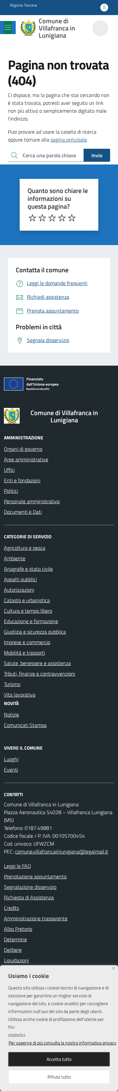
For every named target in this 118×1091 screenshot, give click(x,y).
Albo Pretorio (18, 929)
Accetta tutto (59, 1059)
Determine (15, 939)
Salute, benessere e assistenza (37, 663)
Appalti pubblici (20, 579)
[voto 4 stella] (62, 218)
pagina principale (68, 140)
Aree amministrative (26, 459)
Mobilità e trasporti (24, 653)
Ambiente (14, 558)
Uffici (9, 470)
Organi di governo (23, 449)
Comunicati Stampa (25, 725)
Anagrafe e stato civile (28, 569)
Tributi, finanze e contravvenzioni (39, 674)
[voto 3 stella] (52, 218)
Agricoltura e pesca (24, 548)
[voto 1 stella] (32, 218)
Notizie (11, 714)
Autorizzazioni (19, 590)
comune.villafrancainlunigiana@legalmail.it (61, 851)
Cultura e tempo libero (28, 611)
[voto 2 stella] (42, 218)
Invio (96, 155)
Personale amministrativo (32, 501)
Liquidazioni (16, 960)
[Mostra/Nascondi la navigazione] (8, 27)
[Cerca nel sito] (100, 28)
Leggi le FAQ (17, 866)
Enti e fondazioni (22, 480)
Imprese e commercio (27, 642)
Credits (11, 908)
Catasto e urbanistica (27, 600)
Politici (11, 491)
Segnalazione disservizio (30, 887)
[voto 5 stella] (72, 218)
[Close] (113, 968)
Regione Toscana (23, 5)
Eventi (11, 770)
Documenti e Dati (23, 512)
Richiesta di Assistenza (29, 897)
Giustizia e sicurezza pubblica (35, 632)
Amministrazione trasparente (36, 918)
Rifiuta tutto (59, 1076)
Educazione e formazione (31, 621)
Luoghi (11, 759)
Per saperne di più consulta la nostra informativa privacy (62, 1042)
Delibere (13, 950)
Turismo (12, 684)
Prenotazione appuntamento (35, 876)
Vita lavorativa (19, 695)
